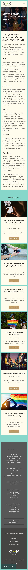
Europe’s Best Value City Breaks (14, 373)
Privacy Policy (14, 541)
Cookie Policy (14, 538)
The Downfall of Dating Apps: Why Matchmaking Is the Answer (14, 223)
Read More (14, 238)
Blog (14, 23)
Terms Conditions (14, 544)
